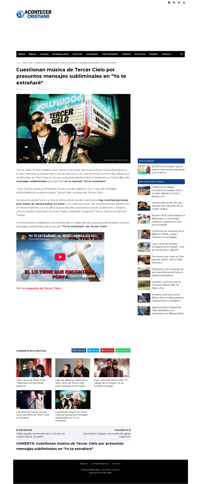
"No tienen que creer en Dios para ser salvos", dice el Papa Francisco (168, 259)
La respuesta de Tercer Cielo (41, 288)
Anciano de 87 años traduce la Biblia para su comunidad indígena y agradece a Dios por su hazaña (168, 220)
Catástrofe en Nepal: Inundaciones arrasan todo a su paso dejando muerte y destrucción (167, 192)
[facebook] (169, 2)
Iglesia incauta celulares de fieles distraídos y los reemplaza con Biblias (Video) (168, 310)
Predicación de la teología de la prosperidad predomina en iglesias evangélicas (168, 272)
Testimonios (110, 54)
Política (140, 54)
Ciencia (126, 54)
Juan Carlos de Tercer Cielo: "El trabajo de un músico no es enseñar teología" (110, 383)
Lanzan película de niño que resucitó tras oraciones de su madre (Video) (167, 205)
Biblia (32, 54)
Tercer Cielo (28, 63)
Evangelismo (61, 54)
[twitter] (179, 2)
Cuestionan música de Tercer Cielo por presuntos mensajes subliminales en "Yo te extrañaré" (71, 416)
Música (166, 54)
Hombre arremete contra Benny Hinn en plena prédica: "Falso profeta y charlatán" (168, 297)
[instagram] (174, 2)
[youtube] (184, 2)
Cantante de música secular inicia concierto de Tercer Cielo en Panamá (32, 415)
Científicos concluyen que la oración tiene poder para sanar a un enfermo (168, 169)
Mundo (153, 54)
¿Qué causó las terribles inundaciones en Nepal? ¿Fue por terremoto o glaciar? (168, 246)
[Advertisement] (127, 29)
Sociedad (92, 54)
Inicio (21, 54)
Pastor (77, 54)
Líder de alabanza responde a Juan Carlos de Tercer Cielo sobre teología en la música (71, 383)
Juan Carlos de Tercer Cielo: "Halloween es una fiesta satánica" (31, 383)
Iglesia (44, 54)
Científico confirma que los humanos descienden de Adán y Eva (166, 285)
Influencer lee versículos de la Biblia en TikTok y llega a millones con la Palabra (168, 234)
